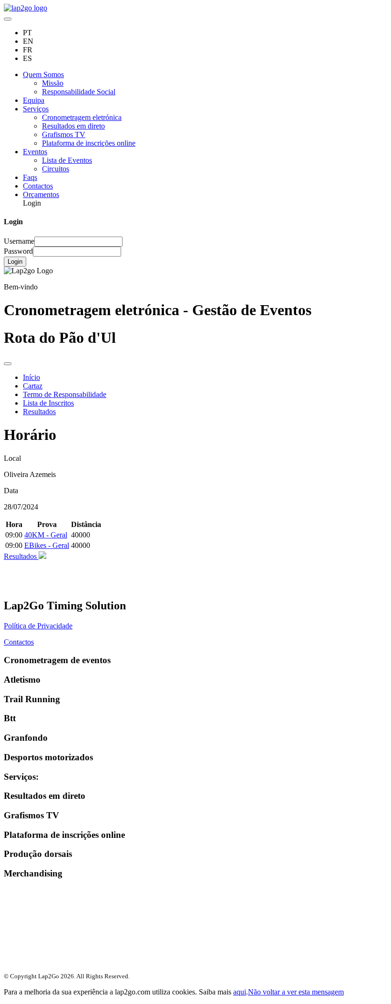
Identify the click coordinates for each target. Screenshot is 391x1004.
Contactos (38, 186)
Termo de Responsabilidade (64, 394)
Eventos (35, 152)
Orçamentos (41, 194)
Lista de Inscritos (48, 403)
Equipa (33, 100)
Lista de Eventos (67, 160)
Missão (52, 83)
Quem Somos (43, 74)
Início (31, 377)
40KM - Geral (45, 535)
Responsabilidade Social (78, 92)
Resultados (39, 412)
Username (19, 241)
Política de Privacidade (38, 626)
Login (15, 261)
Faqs (30, 177)
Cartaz (32, 386)
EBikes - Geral (46, 545)
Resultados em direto (73, 126)
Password (18, 251)
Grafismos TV (63, 134)
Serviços (36, 109)
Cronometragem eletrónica (82, 117)
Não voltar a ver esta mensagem (296, 992)
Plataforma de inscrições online (88, 143)
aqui (239, 992)
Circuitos (55, 169)
